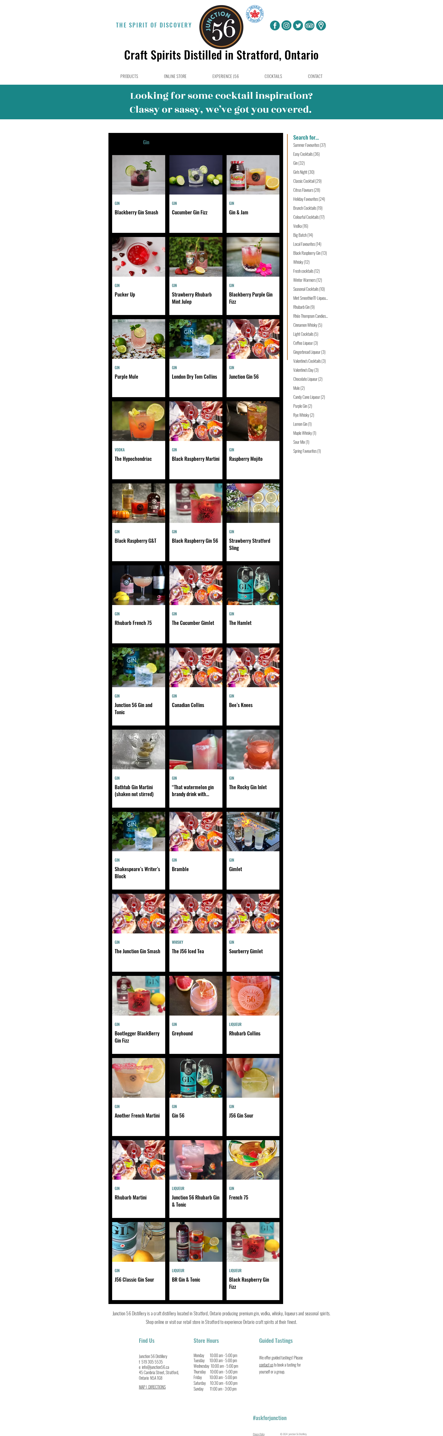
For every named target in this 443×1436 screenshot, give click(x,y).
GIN (117, 203)
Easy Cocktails (306, 153)
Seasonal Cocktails (309, 288)
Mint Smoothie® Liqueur (310, 297)
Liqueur (210, 142)
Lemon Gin (302, 423)
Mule (299, 387)
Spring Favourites (307, 450)
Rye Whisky (303, 414)
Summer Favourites (309, 144)
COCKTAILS (123, 142)
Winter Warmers (307, 279)
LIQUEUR (235, 1024)
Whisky (187, 142)
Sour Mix (301, 441)
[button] (129, 76)
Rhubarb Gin (304, 306)
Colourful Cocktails (309, 216)
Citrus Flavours (306, 189)
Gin (146, 142)
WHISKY (177, 942)
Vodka (165, 142)
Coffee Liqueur (305, 342)
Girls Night (303, 171)
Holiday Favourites (309, 198)
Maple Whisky (304, 432)
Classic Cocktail (307, 180)
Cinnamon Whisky (307, 324)
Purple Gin (302, 405)
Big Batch (303, 234)
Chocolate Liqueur (308, 378)
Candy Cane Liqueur (309, 396)
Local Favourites (307, 243)
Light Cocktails (305, 333)
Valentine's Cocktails (309, 360)
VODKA (120, 449)
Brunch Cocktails (308, 207)
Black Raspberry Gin (310, 252)
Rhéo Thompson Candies (310, 315)
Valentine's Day (306, 369)
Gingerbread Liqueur (309, 351)
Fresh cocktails (306, 270)
